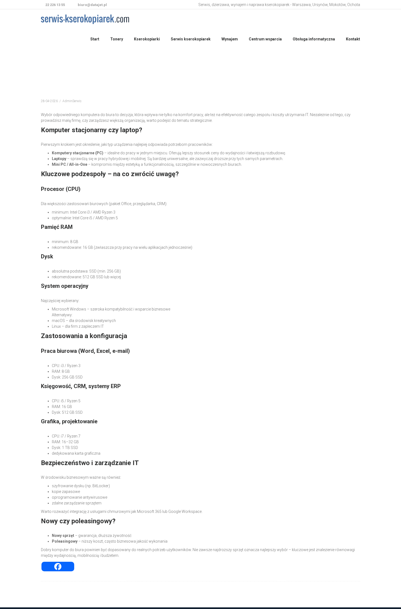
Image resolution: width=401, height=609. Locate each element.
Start (94, 39)
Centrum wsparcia (265, 39)
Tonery (116, 39)
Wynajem (230, 39)
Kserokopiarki (147, 39)
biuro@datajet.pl (92, 5)
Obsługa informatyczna (314, 39)
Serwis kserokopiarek (191, 39)
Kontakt (353, 39)
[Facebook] (57, 566)
